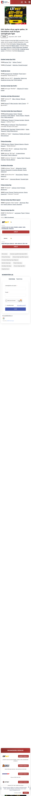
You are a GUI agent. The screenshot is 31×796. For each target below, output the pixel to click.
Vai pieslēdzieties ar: (7, 315)
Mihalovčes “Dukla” (21, 168)
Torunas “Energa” (9, 192)
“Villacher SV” (20, 88)
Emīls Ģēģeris (11, 115)
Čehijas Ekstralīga (6, 257)
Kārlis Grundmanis (9, 217)
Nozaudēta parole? (21, 305)
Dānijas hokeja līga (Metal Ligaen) (20, 257)
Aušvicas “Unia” (16, 188)
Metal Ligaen (15, 45)
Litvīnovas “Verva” (19, 149)
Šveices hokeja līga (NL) (19, 266)
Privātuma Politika (17, 792)
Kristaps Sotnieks (19, 120)
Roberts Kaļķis (20, 129)
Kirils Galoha (17, 80)
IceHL (14, 44)
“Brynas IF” (7, 103)
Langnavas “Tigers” (20, 213)
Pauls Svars (22, 74)
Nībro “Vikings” (16, 99)
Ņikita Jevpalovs (8, 117)
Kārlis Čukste (22, 103)
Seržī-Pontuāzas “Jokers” (10, 114)
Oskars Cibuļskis (16, 204)
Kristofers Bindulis (17, 170)
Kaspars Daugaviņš (6, 170)
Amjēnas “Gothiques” (10, 125)
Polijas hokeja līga (18, 263)
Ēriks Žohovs (4, 135)
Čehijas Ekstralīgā (21, 44)
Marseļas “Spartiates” (10, 129)
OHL (17, 40)
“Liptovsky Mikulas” (15, 179)
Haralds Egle (24, 179)
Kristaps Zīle (7, 150)
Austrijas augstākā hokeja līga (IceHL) (18, 254)
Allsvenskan (21, 51)
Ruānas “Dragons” (9, 120)
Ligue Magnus (7, 47)
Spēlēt (16, 232)
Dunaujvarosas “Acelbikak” (11, 74)
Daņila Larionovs (18, 192)
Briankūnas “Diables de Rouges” (21, 134)
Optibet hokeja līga (6, 263)
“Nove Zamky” (19, 174)
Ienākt (15, 309)
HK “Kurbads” (7, 65)
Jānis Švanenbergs (21, 125)
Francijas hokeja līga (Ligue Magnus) (10, 260)
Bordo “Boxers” (20, 115)
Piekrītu (26, 792)
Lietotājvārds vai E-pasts (11, 285)
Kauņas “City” (7, 62)
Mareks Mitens (10, 160)
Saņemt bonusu (23, 756)
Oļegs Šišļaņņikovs (12, 131)
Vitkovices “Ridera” (9, 144)
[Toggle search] (25, 2)
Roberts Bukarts (19, 144)
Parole (7, 292)
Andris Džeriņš (8, 204)
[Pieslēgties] (21, 2)
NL (18, 49)
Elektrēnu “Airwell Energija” (20, 65)
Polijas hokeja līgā (17, 47)
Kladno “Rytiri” (21, 158)
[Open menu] (29, 2)
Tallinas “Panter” (17, 62)
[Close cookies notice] (28, 787)
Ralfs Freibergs (12, 155)
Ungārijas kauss (5, 269)
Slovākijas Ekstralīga (6, 266)
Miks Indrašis (14, 103)
